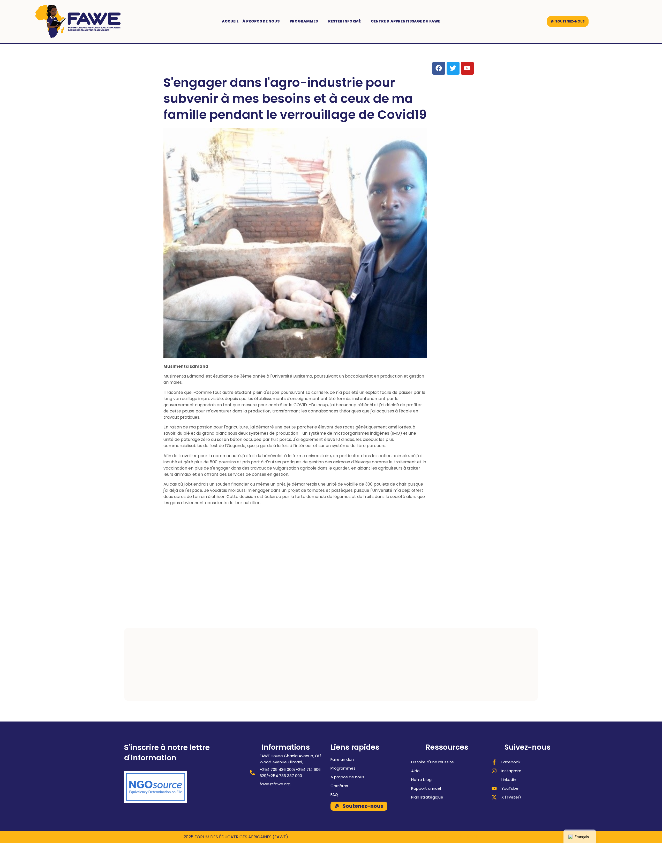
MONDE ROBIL (464, 837)
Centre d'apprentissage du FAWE (405, 21)
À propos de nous (261, 21)
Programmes (304, 21)
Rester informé (344, 21)
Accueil (230, 21)
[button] (568, 21)
